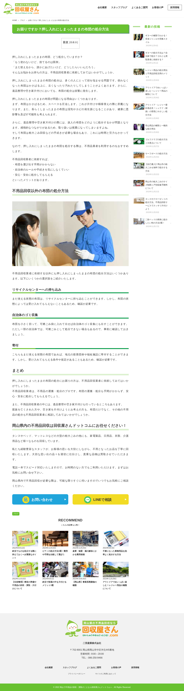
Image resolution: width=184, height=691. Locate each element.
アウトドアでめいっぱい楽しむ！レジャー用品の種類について (115, 585)
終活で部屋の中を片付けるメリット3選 (54, 583)
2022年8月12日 (18, 548)
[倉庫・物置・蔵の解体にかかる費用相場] (85, 538)
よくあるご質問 (140, 7)
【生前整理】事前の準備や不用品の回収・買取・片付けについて (24, 585)
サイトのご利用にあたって (105, 674)
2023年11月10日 (49, 548)
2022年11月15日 (19, 579)
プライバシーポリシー (76, 674)
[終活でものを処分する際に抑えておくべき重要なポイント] (25, 538)
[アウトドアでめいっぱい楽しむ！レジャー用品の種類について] (116, 569)
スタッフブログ (119, 7)
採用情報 (174, 7)
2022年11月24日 (79, 548)
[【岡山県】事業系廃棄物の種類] (85, 569)
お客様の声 (157, 7)
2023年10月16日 (79, 579)
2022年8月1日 (48, 579)
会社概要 (102, 7)
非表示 (73, 42)
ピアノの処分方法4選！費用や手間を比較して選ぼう (55, 552)
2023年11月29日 (109, 579)
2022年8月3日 (108, 548)
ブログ (15, 514)
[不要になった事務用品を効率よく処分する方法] (116, 538)
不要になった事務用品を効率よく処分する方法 (115, 552)
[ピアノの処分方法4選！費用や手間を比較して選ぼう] (55, 538)
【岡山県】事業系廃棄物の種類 (85, 583)
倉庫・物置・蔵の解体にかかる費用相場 (85, 552)
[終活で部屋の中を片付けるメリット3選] (55, 569)
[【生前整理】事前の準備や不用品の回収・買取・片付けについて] (25, 569)
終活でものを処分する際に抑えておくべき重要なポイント (24, 554)
